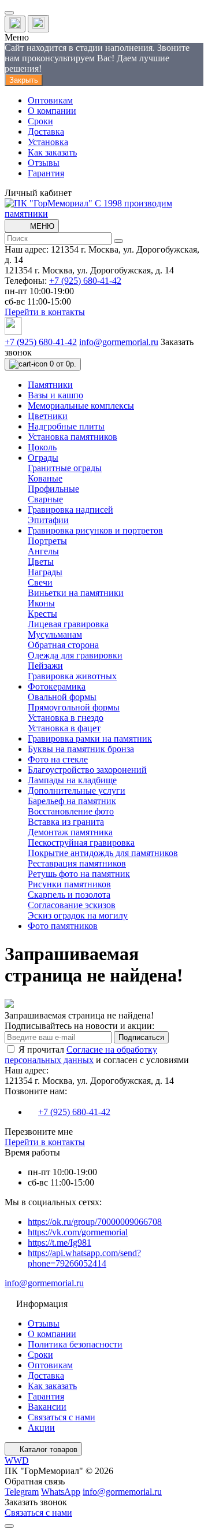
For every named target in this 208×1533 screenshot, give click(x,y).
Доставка (46, 131)
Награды (45, 572)
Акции (41, 1427)
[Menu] (9, 12)
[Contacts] (38, 23)
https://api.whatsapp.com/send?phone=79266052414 (84, 1258)
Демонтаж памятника (70, 832)
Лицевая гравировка (68, 624)
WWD (17, 1460)
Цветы (41, 561)
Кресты (42, 614)
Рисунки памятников (69, 884)
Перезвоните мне (39, 1131)
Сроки (40, 121)
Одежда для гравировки (75, 655)
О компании (52, 111)
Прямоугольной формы (74, 707)
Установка (48, 142)
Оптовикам (50, 100)
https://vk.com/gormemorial (78, 1232)
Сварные (45, 499)
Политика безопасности (75, 1344)
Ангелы (43, 551)
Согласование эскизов (72, 905)
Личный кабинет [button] (38, 193)
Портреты (47, 541)
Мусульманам (55, 634)
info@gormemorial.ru (118, 342)
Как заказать (52, 152)
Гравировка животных (72, 676)
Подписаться (141, 1037)
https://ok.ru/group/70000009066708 (95, 1222)
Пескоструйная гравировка (81, 842)
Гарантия (46, 173)
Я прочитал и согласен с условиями (97, 1055)
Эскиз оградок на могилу (78, 915)
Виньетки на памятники (76, 593)
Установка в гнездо (65, 718)
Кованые (45, 478)
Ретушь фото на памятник (79, 874)
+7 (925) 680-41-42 (85, 281)
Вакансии (47, 1407)
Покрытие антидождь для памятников (103, 853)
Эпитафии (48, 520)
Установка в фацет (64, 728)
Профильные (53, 489)
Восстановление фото (71, 811)
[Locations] (15, 24)
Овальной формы (62, 697)
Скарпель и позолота (69, 894)
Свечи (40, 582)
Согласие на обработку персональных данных (81, 1055)
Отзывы (44, 163)
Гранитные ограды (65, 468)
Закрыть (23, 80)
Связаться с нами (61, 1417)
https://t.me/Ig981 (59, 1242)
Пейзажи (45, 666)
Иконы (41, 603)
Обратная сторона (63, 645)
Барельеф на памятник (72, 801)
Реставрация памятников (77, 863)
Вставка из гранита (66, 822)
